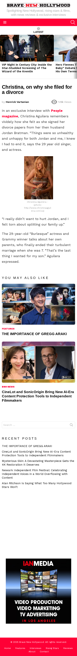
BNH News (8, 386)
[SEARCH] (73, 22)
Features (8, 328)
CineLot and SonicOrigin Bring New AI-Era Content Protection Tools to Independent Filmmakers (38, 396)
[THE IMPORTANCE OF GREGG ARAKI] (38, 304)
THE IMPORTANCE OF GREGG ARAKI (34, 334)
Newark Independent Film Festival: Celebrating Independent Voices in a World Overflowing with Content (34, 474)
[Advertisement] (34, 523)
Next (75, 57)
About (32, 651)
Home (7, 648)
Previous (2, 57)
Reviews (68, 648)
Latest (38, 31)
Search (71, 426)
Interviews (35, 648)
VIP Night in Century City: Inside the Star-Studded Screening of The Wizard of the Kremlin (27, 68)
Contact (44, 651)
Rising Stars (52, 648)
